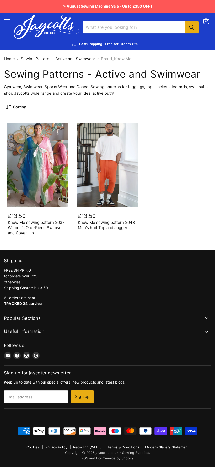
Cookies (33, 447)
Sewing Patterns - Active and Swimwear (58, 58)
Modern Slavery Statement (167, 447)
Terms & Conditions (123, 447)
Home (9, 58)
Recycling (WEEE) (87, 447)
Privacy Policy (56, 447)
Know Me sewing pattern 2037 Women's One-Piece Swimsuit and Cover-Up (36, 227)
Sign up (82, 396)
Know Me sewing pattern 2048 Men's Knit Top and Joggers (106, 225)
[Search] (192, 27)
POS (84, 458)
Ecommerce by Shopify (115, 458)
